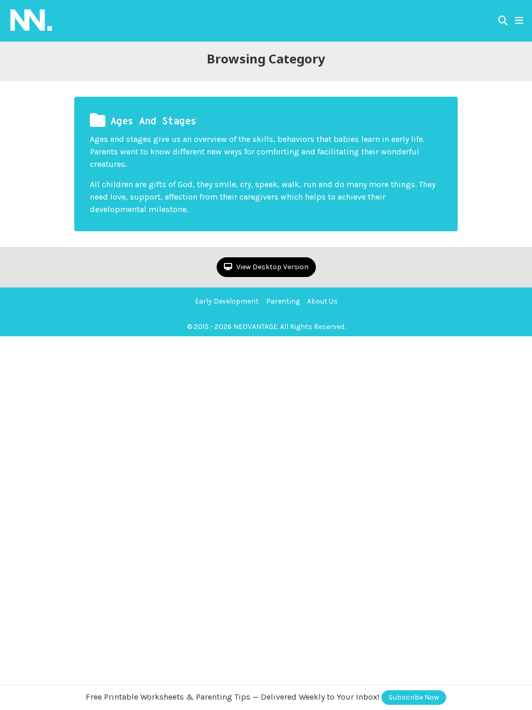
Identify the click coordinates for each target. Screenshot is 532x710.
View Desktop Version (272, 266)
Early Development (227, 301)
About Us (322, 301)
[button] (519, 21)
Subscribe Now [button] (414, 697)
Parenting (283, 301)
